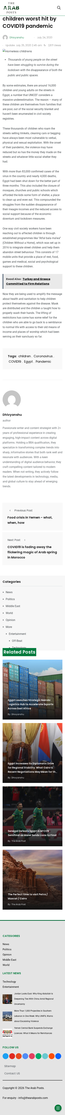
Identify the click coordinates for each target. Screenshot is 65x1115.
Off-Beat (17, 640)
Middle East (13, 606)
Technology (19, 647)
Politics (10, 599)
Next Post (13, 540)
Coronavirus (43, 356)
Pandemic (43, 361)
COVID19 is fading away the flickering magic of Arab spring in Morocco (32, 552)
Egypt (28, 361)
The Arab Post (18, 841)
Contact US (12, 1073)
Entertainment (17, 634)
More (9, 627)
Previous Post (23, 510)
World (9, 613)
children (24, 356)
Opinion (10, 620)
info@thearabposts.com (33, 1098)
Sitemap (10, 1066)
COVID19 (15, 361)
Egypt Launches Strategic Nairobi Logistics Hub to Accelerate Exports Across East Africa (30, 704)
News (9, 592)
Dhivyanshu (12, 414)
